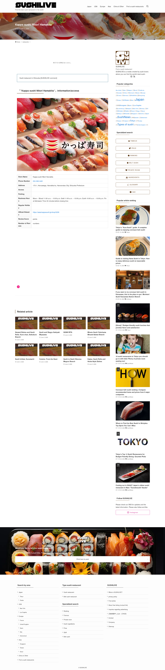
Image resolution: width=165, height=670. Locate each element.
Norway (143, 108)
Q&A (65, 632)
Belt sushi (67, 637)
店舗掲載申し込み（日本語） (118, 614)
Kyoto (131, 105)
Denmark (132, 93)
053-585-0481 (38, 181)
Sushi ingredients (69, 624)
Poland (134, 111)
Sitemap (111, 626)
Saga (139, 111)
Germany (126, 95)
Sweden (137, 117)
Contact (111, 618)
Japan (21, 592)
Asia (125, 90)
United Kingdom (24, 624)
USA (20, 604)
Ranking (66, 611)
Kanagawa (124, 105)
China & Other (23, 656)
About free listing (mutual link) (118, 605)
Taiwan (120, 121)
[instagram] (131, 76)
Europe (21, 616)
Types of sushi (127, 124)
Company (112, 622)
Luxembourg (121, 108)
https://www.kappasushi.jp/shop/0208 (46, 212)
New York (136, 108)
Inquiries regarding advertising (118, 609)
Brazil (136, 90)
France (120, 95)
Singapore (135, 113)
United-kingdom (142, 125)
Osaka (128, 111)
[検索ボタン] (147, 6)
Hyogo (120, 100)
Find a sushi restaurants (26, 660)
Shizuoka (128, 113)
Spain (21, 628)
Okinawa (121, 111)
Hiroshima (134, 95)
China (126, 93)
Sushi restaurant (69, 592)
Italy (133, 100)
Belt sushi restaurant (70, 597)
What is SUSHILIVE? (115, 592)
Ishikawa (127, 100)
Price (65, 628)
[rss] (134, 76)
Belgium (131, 90)
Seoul (21, 651)
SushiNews (125, 117)
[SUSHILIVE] (36, 5)
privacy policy (113, 597)
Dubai (138, 93)
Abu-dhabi (119, 90)
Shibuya (120, 113)
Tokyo (134, 120)
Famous (66, 615)
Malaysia (129, 108)
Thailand (126, 121)
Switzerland (23, 636)
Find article (112, 601)
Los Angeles (23, 612)
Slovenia (142, 113)
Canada (120, 93)
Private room (68, 620)
